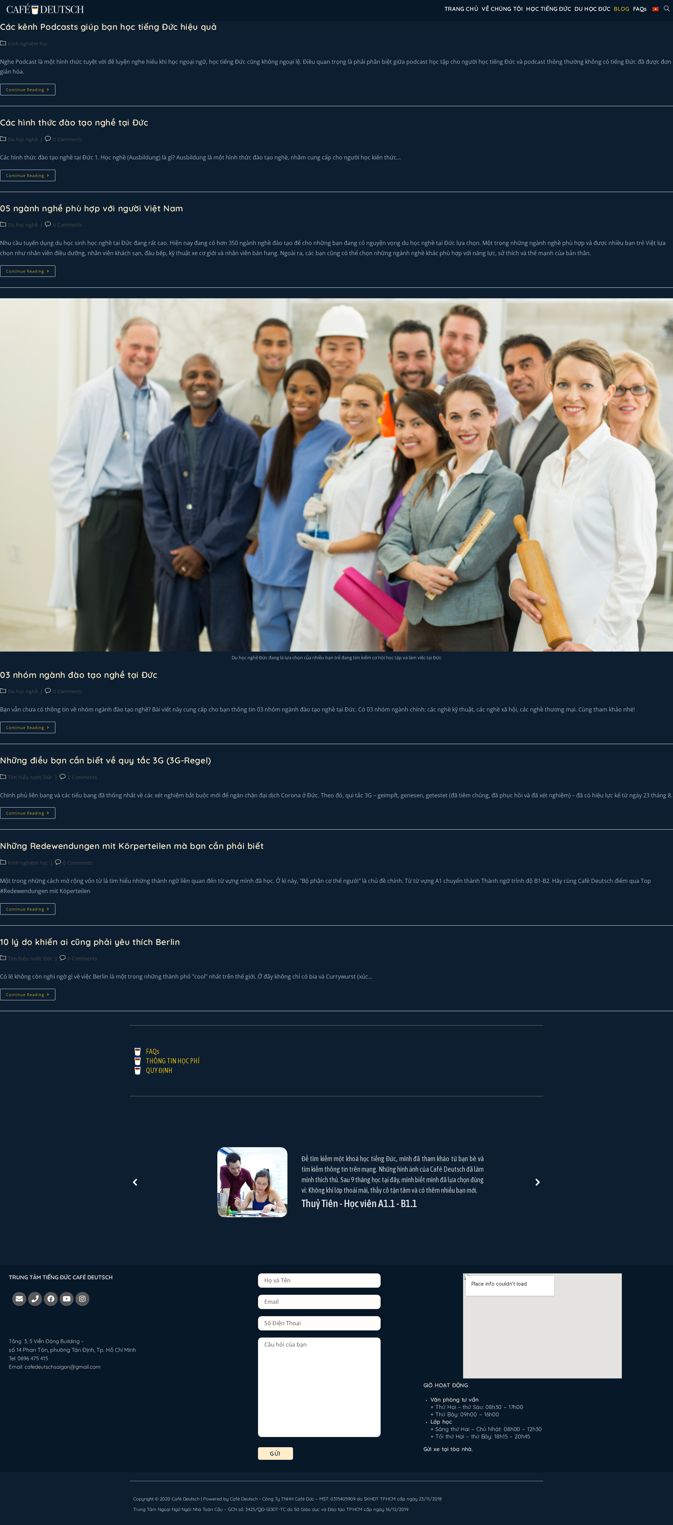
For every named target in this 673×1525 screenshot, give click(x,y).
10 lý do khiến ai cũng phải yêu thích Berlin (90, 942)
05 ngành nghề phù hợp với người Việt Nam (91, 208)
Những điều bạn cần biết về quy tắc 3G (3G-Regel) (105, 760)
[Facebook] (51, 1299)
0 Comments (67, 139)
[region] (336, 1182)
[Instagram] (82, 1299)
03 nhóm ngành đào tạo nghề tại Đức (78, 674)
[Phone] (35, 1299)
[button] (135, 1182)
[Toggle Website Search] (666, 9)
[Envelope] (19, 1299)
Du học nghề (23, 139)
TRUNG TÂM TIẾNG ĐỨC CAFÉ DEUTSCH (61, 1277)
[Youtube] (67, 1299)
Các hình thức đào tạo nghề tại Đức (74, 122)
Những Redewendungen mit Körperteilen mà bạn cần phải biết (132, 845)
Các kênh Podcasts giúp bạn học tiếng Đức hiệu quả (108, 26)
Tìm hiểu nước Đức (30, 777)
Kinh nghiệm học (28, 43)
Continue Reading (30, 88)
